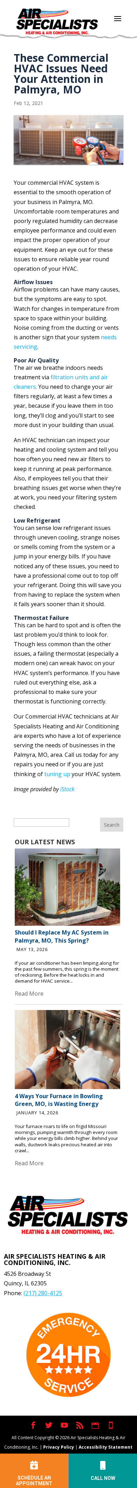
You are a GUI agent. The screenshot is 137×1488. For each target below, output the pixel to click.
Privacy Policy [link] (58, 1447)
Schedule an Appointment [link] (34, 1480)
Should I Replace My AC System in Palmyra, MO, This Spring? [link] (62, 936)
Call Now (103, 1478)
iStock (67, 789)
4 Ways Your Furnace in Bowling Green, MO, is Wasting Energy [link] (59, 1100)
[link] (67, 923)
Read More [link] (29, 993)
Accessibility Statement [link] (105, 1447)
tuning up (57, 774)
